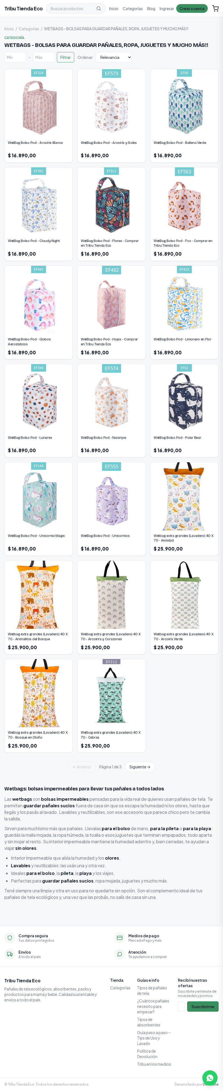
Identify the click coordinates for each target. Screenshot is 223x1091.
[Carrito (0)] (215, 8)
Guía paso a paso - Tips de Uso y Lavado (153, 1038)
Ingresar (167, 8)
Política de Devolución (147, 1053)
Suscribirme (202, 1006)
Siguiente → (139, 766)
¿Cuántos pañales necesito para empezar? (153, 1006)
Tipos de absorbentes (148, 1022)
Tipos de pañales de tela (152, 990)
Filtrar (65, 57)
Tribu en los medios (154, 1064)
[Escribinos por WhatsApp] (210, 1078)
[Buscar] (99, 8)
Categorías (133, 8)
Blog (151, 8)
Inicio (113, 8)
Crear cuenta (192, 8)
